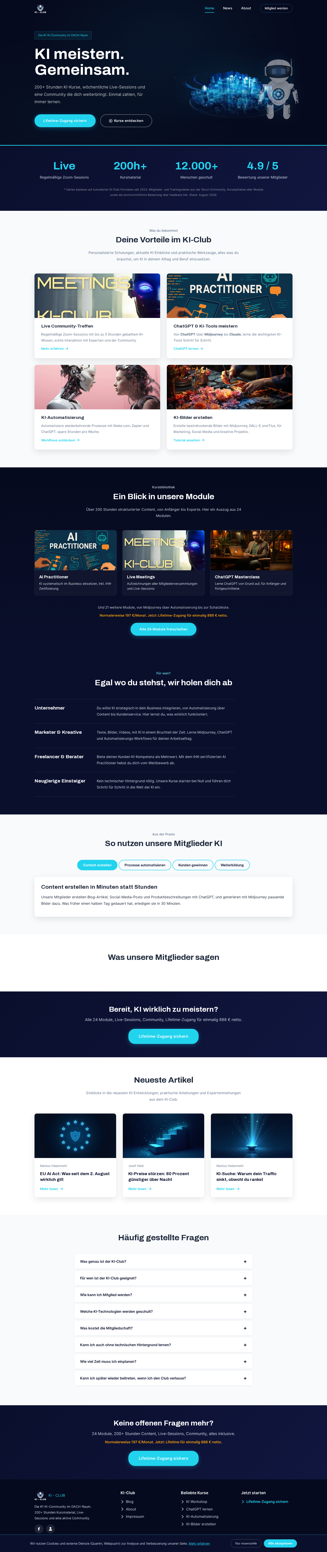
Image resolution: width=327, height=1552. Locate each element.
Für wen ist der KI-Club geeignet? (163, 1278)
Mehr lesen (49, 1189)
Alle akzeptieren (280, 1543)
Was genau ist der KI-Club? (163, 1261)
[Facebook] (38, 1528)
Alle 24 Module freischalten (163, 629)
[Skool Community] (50, 1528)
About (246, 8)
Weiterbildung (232, 865)
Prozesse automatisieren (145, 865)
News (227, 8)
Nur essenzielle (246, 1543)
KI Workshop (196, 1501)
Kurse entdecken (128, 121)
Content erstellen (97, 865)
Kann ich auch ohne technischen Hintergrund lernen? (163, 1344)
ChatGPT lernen (199, 1509)
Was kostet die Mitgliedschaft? (163, 1328)
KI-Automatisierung (202, 1516)
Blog (129, 1501)
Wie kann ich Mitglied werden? (163, 1294)
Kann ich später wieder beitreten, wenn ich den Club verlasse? (163, 1378)
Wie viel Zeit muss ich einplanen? (163, 1361)
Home (209, 8)
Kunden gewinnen (193, 865)
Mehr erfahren (199, 1543)
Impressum (135, 1516)
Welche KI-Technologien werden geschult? (163, 1311)
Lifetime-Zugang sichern (65, 121)
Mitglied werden (276, 8)
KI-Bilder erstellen (201, 1524)
